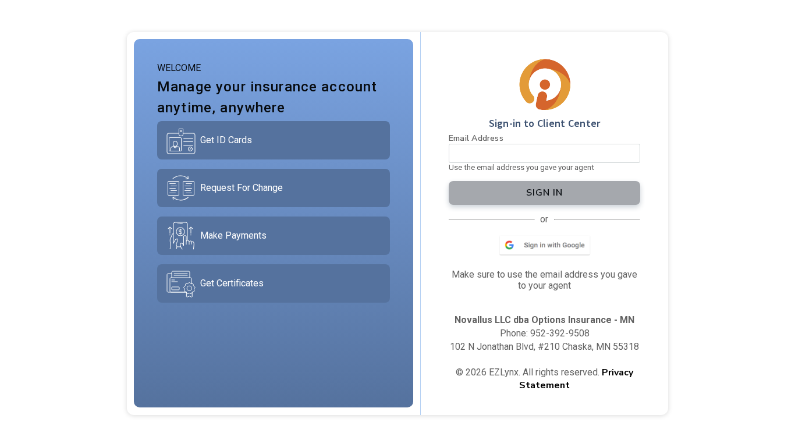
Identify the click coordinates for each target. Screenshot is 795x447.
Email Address (476, 138)
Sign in (544, 192)
